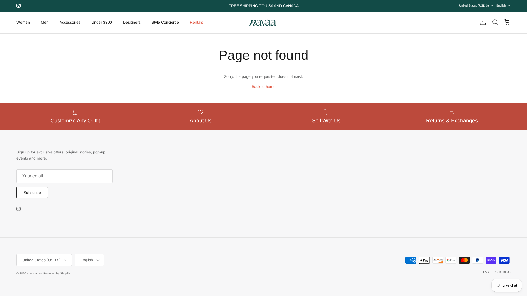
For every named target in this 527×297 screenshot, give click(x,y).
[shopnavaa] (263, 22)
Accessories (70, 22)
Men (45, 22)
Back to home (264, 86)
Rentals (196, 22)
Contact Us (503, 271)
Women (23, 22)
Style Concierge (165, 22)
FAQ (486, 271)
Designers (132, 22)
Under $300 (101, 22)
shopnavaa (34, 273)
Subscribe (32, 192)
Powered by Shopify (56, 273)
